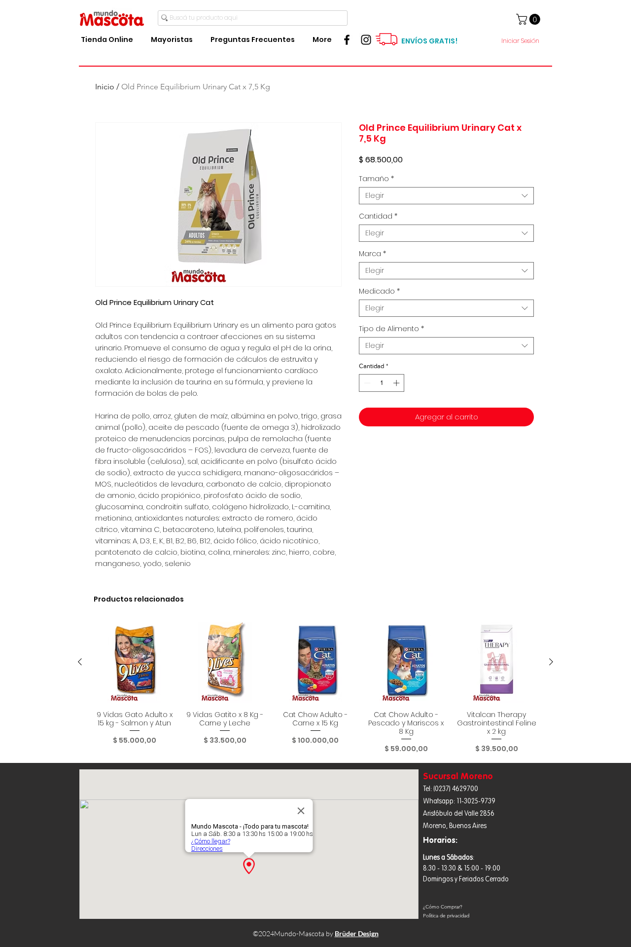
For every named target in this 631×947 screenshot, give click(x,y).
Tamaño (376, 179)
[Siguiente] (551, 662)
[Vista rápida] (134, 662)
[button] (529, 19)
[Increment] (397, 383)
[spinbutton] (381, 383)
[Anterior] (80, 662)
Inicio (104, 86)
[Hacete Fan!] (346, 39)
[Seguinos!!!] (366, 39)
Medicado (379, 291)
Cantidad (378, 216)
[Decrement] (366, 383)
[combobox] (446, 195)
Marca (372, 254)
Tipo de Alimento (391, 329)
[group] (315, 687)
